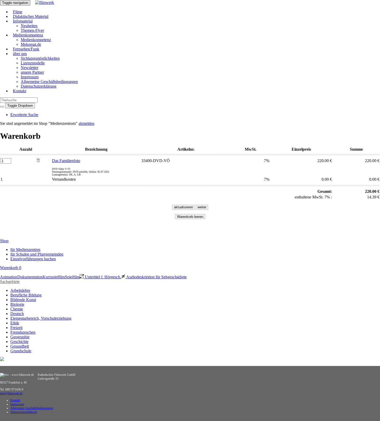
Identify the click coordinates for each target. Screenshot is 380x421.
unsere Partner (32, 72)
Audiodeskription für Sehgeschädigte (156, 277)
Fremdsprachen (22, 332)
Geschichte (19, 341)
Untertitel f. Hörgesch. (102, 277)
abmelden (86, 123)
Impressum (30, 77)
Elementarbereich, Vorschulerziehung (40, 318)
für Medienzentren (25, 249)
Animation (8, 277)
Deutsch (17, 313)
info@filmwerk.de (11, 393)
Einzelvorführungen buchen (33, 259)
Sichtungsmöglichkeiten (40, 58)
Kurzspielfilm (54, 277)
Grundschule (20, 351)
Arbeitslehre (20, 290)
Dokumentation (30, 277)
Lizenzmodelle (33, 63)
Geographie (19, 337)
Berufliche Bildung (26, 295)
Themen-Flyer (32, 30)
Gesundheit (19, 346)
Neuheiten (29, 26)
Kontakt (19, 91)
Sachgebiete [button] (10, 281)
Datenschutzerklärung (38, 86)
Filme (17, 12)
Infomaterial (23, 21)
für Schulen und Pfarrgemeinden (36, 254)
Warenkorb (10, 267)
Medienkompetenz (28, 35)
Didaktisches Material (30, 16)
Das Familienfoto (66, 160)
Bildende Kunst (23, 299)
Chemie (16, 309)
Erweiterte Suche (24, 114)
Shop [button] (4, 241)
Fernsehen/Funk (26, 49)
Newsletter (29, 67)
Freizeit (16, 327)
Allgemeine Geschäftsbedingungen (49, 81)
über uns (20, 53)
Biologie (17, 304)
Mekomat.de (31, 44)
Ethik (14, 323)
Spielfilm (72, 277)
